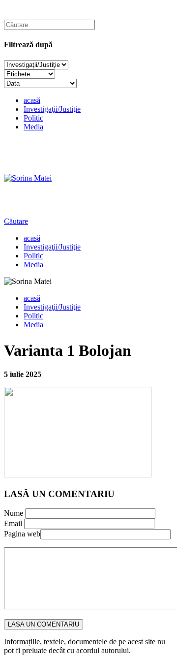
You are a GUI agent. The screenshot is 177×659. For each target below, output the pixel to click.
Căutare (16, 221)
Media (33, 127)
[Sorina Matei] (28, 178)
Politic (33, 118)
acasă (32, 100)
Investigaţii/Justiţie (52, 109)
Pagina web (22, 534)
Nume (13, 513)
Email (13, 523)
